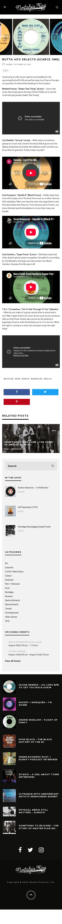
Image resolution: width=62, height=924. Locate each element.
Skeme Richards (12, 600)
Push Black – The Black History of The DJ (35, 740)
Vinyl (5, 70)
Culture (8, 576)
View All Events (13, 661)
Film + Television (12, 584)
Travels (8, 608)
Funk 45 (26, 379)
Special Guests (11, 604)
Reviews (9, 596)
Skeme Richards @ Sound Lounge (25, 642)
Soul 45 (48, 379)
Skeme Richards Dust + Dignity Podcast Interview (38, 758)
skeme (9, 64)
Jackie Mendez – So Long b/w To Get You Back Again (39, 686)
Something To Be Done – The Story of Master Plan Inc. (39, 827)
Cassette (9, 567)
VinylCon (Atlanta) (17, 651)
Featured (9, 580)
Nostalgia (9, 592)
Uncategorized (11, 613)
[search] (52, 466)
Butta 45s (9, 379)
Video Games (11, 617)
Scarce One (37, 379)
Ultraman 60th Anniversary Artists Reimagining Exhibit (39, 795)
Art (6, 563)
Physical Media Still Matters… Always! (33, 811)
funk (18, 379)
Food (7, 588)
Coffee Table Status (14, 571)
